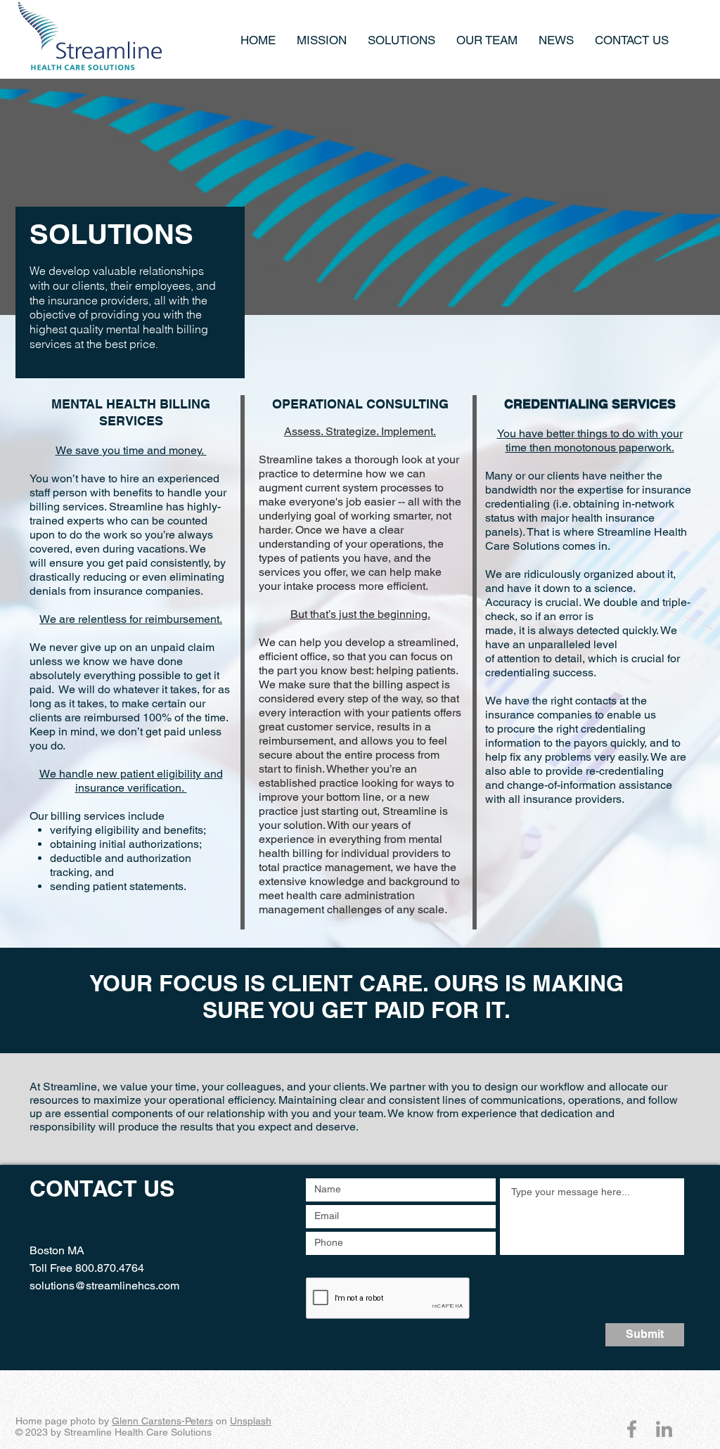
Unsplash (250, 1421)
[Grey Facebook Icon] (631, 1429)
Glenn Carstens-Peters (162, 1421)
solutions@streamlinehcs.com (104, 1285)
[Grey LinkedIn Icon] (664, 1429)
